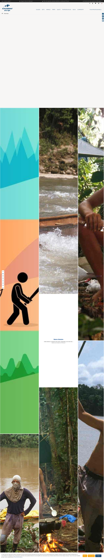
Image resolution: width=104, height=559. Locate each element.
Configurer (98, 555)
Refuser (85, 555)
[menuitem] (98, 3)
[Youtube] (103, 21)
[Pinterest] (103, 16)
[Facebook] (103, 14)
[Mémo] (95, 3)
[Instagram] (103, 18)
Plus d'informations (18, 557)
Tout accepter (91, 555)
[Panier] (98, 3)
